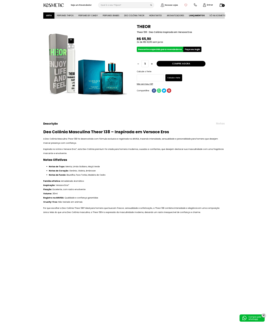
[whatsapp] (159, 94)
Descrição (50, 124)
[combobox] (126, 5)
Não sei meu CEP (145, 87)
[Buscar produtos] (151, 5)
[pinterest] (169, 94)
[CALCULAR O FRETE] (173, 81)
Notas (220, 123)
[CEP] (150, 79)
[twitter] (164, 94)
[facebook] (154, 94)
